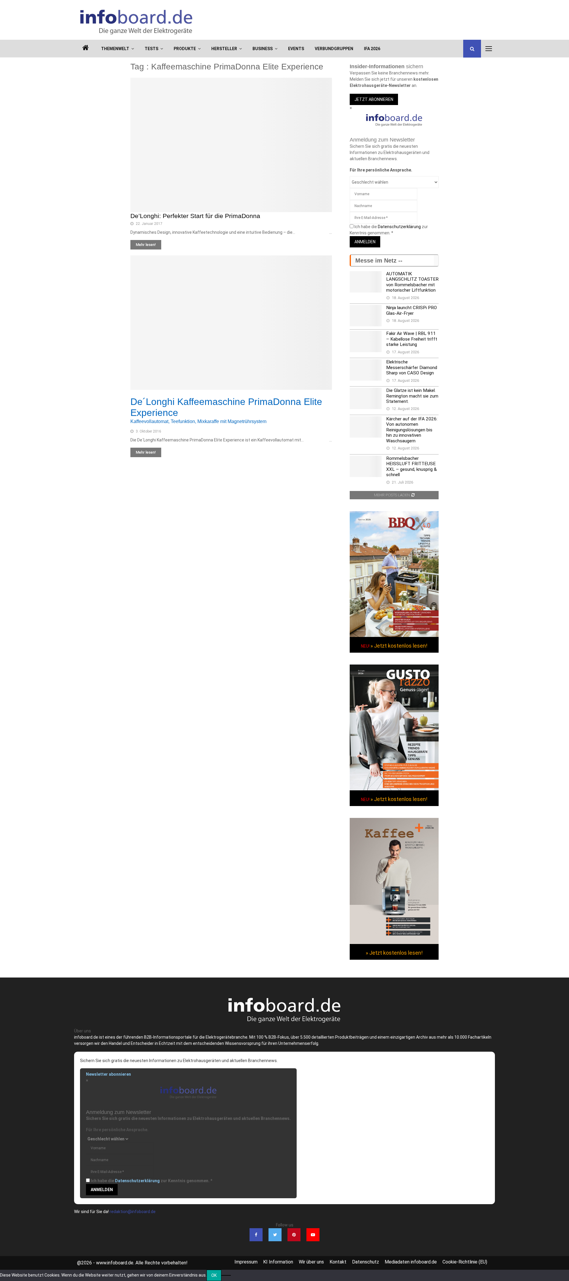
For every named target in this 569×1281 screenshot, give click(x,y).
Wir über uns (311, 1262)
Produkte (185, 48)
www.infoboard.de (114, 1263)
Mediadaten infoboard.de (411, 1262)
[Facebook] (256, 1234)
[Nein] (226, 1275)
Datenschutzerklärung (399, 226)
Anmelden (364, 241)
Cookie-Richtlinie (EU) (464, 1262)
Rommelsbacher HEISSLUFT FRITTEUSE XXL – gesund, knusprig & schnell (411, 466)
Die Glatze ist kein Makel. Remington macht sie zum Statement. (412, 396)
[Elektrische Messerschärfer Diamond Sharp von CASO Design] (366, 370)
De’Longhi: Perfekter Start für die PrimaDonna (195, 215)
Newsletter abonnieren (108, 1074)
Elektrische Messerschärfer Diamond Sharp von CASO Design (411, 367)
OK (214, 1275)
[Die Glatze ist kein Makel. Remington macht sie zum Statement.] (366, 398)
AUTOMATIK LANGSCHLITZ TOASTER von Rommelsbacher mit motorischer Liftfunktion (412, 282)
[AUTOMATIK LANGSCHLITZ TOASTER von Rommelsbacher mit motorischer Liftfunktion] (366, 282)
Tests (151, 48)
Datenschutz (365, 1262)
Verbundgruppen (334, 48)
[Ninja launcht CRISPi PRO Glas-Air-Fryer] (366, 315)
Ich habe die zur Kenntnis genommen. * (151, 1180)
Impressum (246, 1262)
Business (262, 48)
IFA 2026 (372, 48)
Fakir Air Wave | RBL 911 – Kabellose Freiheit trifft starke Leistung (411, 339)
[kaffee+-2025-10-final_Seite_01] (394, 942)
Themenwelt (115, 48)
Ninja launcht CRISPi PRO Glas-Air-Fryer (411, 310)
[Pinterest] (294, 1234)
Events (296, 48)
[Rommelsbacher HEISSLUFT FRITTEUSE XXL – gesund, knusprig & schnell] (366, 466)
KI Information (278, 1262)
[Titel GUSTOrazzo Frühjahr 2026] (394, 788)
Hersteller (224, 48)
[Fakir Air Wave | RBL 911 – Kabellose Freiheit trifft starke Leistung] (366, 341)
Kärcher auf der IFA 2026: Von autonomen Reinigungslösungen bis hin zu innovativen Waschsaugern (411, 430)
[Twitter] (275, 1234)
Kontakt (338, 1262)
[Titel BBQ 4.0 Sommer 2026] (394, 635)
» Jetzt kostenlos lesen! (398, 646)
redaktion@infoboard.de (133, 1211)
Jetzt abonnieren (373, 99)
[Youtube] (312, 1234)
